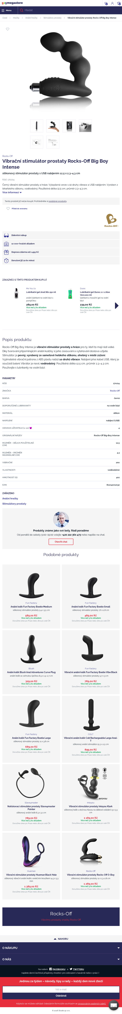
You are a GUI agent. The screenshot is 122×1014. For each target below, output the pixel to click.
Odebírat (61, 995)
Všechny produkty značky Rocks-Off (61, 919)
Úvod (4, 18)
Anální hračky (31, 18)
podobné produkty (58, 201)
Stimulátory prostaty (52, 18)
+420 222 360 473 (71, 534)
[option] (34, 300)
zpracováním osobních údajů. (92, 1003)
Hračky (16, 18)
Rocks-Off (7, 156)
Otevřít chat (61, 541)
